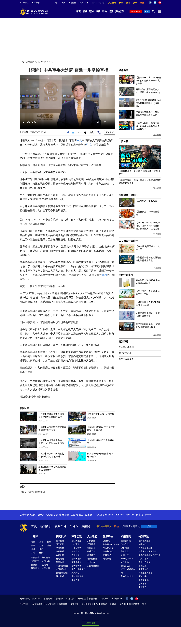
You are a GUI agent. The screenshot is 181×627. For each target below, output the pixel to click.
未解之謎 (91, 541)
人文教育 (92, 536)
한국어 (148, 514)
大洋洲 (57, 514)
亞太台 (88, 514)
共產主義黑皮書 (126, 359)
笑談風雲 (91, 544)
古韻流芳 (91, 548)
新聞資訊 (30, 61)
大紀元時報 (51, 604)
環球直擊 (60, 544)
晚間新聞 (60, 551)
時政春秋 (75, 551)
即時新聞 (35, 561)
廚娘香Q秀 (125, 566)
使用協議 (70, 598)
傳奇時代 (142, 544)
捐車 (135, 3)
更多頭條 (157, 134)
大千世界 (125, 562)
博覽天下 (35, 565)
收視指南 (48, 598)
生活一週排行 (126, 275)
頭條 (91, 11)
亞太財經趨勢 (62, 573)
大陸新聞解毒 (77, 576)
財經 (41, 549)
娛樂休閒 (126, 536)
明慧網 (104, 604)
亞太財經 (60, 576)
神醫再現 (107, 555)
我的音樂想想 (127, 576)
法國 (72, 514)
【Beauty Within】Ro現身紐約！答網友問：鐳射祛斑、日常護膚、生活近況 (148, 225)
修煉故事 (142, 583)
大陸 (38, 61)
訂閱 (149, 526)
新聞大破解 (76, 558)
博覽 (111, 11)
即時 (104, 11)
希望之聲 (74, 604)
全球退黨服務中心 (90, 604)
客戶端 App (117, 598)
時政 (44, 61)
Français (119, 514)
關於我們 (36, 598)
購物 (142, 3)
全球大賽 (46, 568)
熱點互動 (75, 544)
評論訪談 (119, 11)
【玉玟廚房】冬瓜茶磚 (146, 200)
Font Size (92, 132)
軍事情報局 (76, 562)
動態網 (113, 604)
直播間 (85, 526)
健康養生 (108, 536)
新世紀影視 (134, 604)
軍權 (88, 144)
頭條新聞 (123, 70)
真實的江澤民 (144, 562)
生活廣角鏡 (126, 541)
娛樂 (49, 542)
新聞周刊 (60, 558)
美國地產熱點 (93, 566)
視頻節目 (60, 526)
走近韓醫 (107, 558)
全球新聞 (60, 541)
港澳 (41, 542)
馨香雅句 (91, 551)
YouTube (159, 2)
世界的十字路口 (78, 569)
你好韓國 (125, 548)
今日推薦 (123, 141)
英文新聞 (112, 3)
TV (147, 12)
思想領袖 (75, 555)
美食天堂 (125, 551)
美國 (33, 545)
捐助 (128, 3)
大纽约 (32, 514)
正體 (81, 3)
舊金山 (79, 514)
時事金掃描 (76, 548)
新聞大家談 (76, 541)
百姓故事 (142, 576)
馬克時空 (75, 573)
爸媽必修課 (92, 558)
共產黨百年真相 (126, 347)
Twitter (155, 2)
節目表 (74, 526)
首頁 (22, 61)
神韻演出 (35, 568)
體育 (49, 545)
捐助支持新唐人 (103, 526)
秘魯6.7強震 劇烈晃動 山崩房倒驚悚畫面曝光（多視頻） (148, 103)
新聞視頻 (61, 536)
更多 (144, 604)
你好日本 (125, 544)
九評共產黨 (143, 558)
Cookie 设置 (90, 623)
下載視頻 (110, 132)
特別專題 (123, 341)
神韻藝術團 (37, 604)
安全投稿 (82, 598)
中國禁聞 (60, 548)
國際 (33, 542)
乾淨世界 (63, 604)
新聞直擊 (60, 555)
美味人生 (125, 555)
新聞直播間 (136, 12)
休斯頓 (65, 514)
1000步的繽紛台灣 (128, 571)
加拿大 (41, 514)
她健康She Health (111, 544)
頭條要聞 (35, 557)
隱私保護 (59, 598)
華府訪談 (60, 562)
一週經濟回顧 (62, 566)
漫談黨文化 (143, 580)
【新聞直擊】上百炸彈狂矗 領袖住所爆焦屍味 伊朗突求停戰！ (148, 80)
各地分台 (72, 3)
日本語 (139, 514)
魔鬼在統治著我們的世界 (149, 555)
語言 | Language (98, 3)
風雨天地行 (143, 569)
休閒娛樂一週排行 (128, 195)
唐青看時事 (76, 566)
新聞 (78, 11)
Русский (130, 514)
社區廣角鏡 (61, 569)
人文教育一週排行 (128, 241)
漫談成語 (91, 555)
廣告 (121, 3)
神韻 (56, 3)
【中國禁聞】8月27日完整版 (100, 414)
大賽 (63, 3)
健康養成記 (108, 551)
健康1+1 (106, 541)
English (109, 514)
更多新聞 (157, 234)
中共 (79, 140)
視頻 (85, 11)
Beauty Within (127, 558)
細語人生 (75, 580)
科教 (41, 552)
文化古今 (91, 562)
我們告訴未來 (125, 353)
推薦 (98, 11)
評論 (33, 549)
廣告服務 (93, 598)
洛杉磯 (49, 514)
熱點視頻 (46, 557)
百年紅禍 (142, 566)
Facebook (150, 2)
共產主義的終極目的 (147, 551)
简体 (86, 3)
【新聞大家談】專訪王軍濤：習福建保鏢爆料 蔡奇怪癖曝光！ (148, 126)
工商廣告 (142, 587)
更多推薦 (157, 188)
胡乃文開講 (108, 548)
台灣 (41, 545)
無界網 (123, 604)
